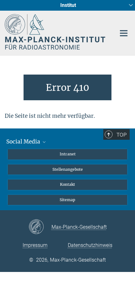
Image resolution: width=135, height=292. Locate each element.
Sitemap (67, 199)
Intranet (68, 154)
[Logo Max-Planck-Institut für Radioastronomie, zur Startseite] (56, 32)
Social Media (23, 141)
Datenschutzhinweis (90, 245)
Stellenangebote (67, 169)
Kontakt (67, 184)
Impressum (35, 245)
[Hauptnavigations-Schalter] (123, 33)
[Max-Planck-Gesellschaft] (40, 227)
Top (121, 135)
